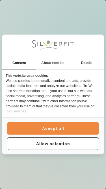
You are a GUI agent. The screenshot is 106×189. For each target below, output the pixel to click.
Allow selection (53, 143)
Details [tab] (86, 63)
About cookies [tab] (52, 63)
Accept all (53, 128)
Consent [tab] (19, 63)
